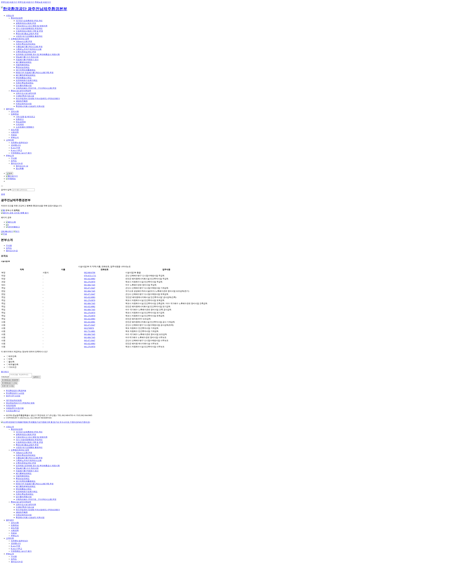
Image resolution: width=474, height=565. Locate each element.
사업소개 (10, 15)
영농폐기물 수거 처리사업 (27, 57)
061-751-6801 (89, 331)
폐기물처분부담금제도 (26, 75)
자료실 (14, 135)
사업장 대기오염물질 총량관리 (29, 36)
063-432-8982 (89, 306)
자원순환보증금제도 (25, 83)
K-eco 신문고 (16, 150)
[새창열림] (45, 422)
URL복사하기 (7, 231)
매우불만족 (13, 364)
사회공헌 (15, 132)
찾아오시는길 (17, 163)
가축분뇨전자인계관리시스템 (28, 49)
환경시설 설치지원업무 (21, 91)
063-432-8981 (89, 322)
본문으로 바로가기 (9, 2)
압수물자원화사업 (24, 85)
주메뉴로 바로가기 (43, 2)
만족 (10, 359)
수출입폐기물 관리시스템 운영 (29, 47)
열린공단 (10, 109)
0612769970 (89, 328)
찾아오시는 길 (22, 166)
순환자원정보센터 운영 (26, 52)
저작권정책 (11, 406)
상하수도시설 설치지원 (26, 93)
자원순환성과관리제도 (26, 44)
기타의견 (12, 367)
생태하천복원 (22, 101)
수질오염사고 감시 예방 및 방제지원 (31, 26)
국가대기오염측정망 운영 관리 (29, 21)
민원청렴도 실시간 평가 (21, 153)
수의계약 (20, 124)
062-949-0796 (89, 273)
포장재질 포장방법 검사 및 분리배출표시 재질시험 (38, 54)
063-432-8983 (89, 279)
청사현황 (20, 168)
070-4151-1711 (90, 276)
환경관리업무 (17, 18)
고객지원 (10, 140)
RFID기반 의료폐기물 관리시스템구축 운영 (34, 73)
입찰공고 (20, 119)
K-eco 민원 (15, 148)
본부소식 (15, 137)
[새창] (11, 222)
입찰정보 (15, 114)
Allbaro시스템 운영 (24, 41)
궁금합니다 (16, 145)
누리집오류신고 (13, 411)
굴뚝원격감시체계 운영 (26, 23)
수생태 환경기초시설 (25, 96)
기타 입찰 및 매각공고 (25, 117)
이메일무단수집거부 (15, 408)
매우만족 (12, 356)
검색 (3, 194)
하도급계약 (21, 122)
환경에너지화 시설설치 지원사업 (30, 106)
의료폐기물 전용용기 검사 (27, 60)
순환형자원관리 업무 (20, 39)
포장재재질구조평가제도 (27, 80)
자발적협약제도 (23, 65)
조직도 (14, 161)
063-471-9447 (89, 288)
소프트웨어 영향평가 (25, 127)
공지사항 (15, 111)
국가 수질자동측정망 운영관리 (29, 28)
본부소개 (10, 156)
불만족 (11, 362)
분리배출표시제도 (24, 78)
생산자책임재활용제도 (26, 70)
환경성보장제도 (23, 67)
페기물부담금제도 (24, 62)
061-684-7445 (89, 285)
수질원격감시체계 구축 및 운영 (29, 31)
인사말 (14, 158)
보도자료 (15, 130)
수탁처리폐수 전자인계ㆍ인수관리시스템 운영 (36, 88)
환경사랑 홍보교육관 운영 (27, 34)
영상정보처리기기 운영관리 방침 (20, 403)
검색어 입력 (6, 190)
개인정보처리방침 (14, 400)
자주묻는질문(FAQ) (19, 143)
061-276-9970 (89, 282)
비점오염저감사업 (24, 104)
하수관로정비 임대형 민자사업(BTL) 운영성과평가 (38, 98)
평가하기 (5, 372)
